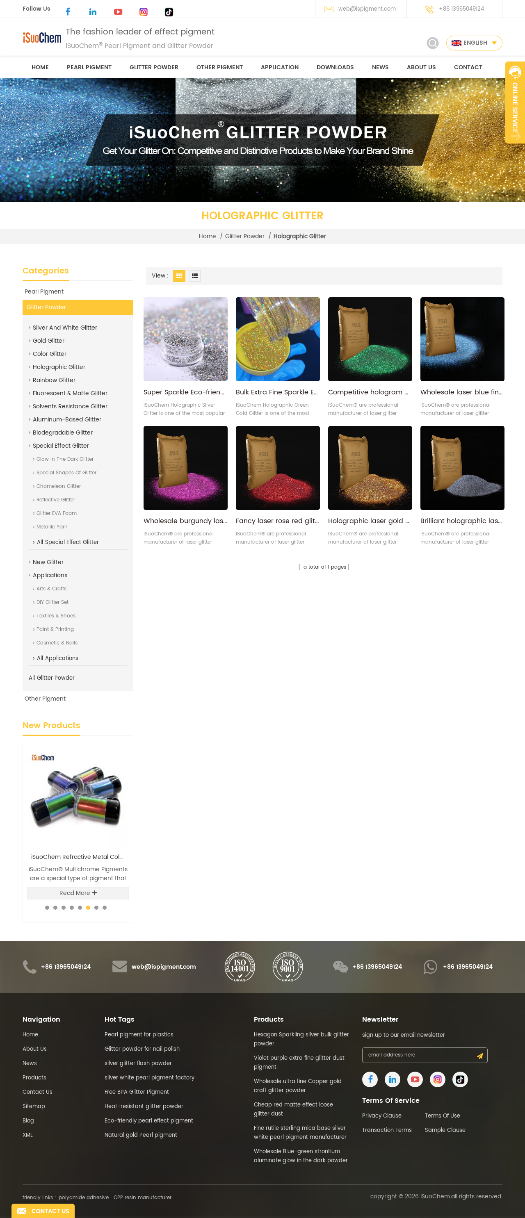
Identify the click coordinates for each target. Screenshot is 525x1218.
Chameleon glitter (59, 486)
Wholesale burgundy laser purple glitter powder (186, 521)
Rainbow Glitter (54, 380)
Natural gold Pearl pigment (141, 1135)
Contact (468, 67)
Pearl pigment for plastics (139, 1035)
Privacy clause (382, 1116)
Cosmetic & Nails (57, 643)
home (40, 67)
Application (280, 67)
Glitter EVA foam (57, 513)
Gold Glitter (48, 341)
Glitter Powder (154, 67)
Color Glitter (49, 354)
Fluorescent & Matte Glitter (70, 393)
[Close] (515, 148)
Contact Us (37, 1092)
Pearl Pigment (89, 67)
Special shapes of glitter (66, 473)
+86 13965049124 (461, 9)
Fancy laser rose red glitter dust (278, 521)
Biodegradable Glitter (63, 432)
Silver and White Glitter (65, 327)
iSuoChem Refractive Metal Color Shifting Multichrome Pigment (80, 857)
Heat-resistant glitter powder (144, 1106)
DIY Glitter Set (52, 602)
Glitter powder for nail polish (142, 1049)
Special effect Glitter (61, 446)
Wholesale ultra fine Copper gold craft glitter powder (298, 1086)
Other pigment (219, 67)
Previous (103, 743)
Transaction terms (387, 1130)
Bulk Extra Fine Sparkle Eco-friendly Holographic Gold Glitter (278, 392)
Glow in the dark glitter (65, 459)
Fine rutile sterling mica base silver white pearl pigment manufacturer (300, 1133)
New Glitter (48, 562)
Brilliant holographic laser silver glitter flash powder (462, 521)
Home (30, 1035)
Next (117, 743)
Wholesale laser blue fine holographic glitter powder (462, 392)
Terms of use (442, 1116)
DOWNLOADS (335, 67)
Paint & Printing (55, 629)
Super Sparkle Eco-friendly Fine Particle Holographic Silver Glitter (186, 392)
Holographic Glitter (59, 367)
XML (28, 1135)
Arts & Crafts (51, 589)
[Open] (515, 102)
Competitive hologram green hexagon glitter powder (370, 392)
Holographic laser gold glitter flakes (370, 521)
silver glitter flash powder (138, 1063)
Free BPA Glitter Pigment (137, 1092)
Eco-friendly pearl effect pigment (149, 1121)
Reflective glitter (56, 500)
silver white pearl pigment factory (149, 1078)
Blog (28, 1121)
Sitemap (34, 1106)
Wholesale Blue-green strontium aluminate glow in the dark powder (301, 1156)
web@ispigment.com (367, 9)
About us (421, 67)
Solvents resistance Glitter (70, 406)
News (380, 67)
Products (34, 1078)
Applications (50, 575)
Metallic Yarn (52, 527)
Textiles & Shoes (56, 616)
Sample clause (445, 1130)
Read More (74, 893)
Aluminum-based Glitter (67, 419)
